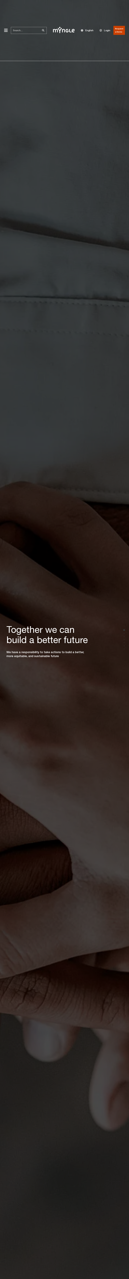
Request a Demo (119, 30)
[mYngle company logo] (64, 30)
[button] (87, 30)
